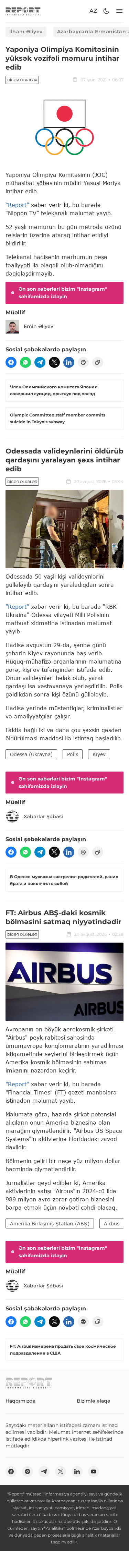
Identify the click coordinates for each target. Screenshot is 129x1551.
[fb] (11, 362)
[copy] (97, 362)
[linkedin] (68, 362)
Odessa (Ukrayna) (31, 754)
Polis (72, 754)
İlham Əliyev (26, 31)
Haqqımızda (20, 1401)
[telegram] (39, 362)
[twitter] (54, 362)
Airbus (111, 1223)
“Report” (17, 205)
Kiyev (99, 754)
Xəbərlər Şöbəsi (43, 816)
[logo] (23, 11)
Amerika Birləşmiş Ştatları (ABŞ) (49, 1223)
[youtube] (93, 1471)
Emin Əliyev (38, 326)
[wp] (25, 362)
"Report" (17, 606)
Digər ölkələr (22, 80)
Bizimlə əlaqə (93, 1401)
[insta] (27, 1471)
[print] (83, 362)
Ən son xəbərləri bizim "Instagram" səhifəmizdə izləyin (63, 293)
